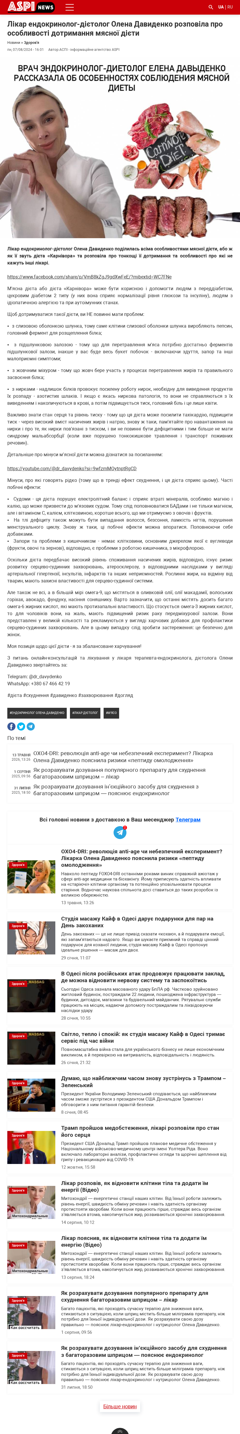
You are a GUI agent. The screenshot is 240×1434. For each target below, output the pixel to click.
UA (221, 7)
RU (230, 7)
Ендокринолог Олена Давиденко (37, 713)
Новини (13, 43)
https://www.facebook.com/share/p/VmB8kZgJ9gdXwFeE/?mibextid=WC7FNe (89, 277)
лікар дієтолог (86, 713)
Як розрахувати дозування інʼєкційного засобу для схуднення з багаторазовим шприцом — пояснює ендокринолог (116, 790)
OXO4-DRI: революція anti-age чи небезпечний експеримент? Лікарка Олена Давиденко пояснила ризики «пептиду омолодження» (123, 756)
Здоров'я (31, 43)
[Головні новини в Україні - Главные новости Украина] (31, 7)
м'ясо (112, 713)
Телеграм (188, 819)
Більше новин (120, 1406)
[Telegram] (31, 726)
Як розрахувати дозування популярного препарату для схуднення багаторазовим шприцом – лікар (134, 1296)
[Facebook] (11, 726)
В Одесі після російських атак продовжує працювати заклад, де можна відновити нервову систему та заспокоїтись (143, 977)
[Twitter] (21, 726)
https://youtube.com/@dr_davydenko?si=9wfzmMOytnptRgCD (72, 468)
